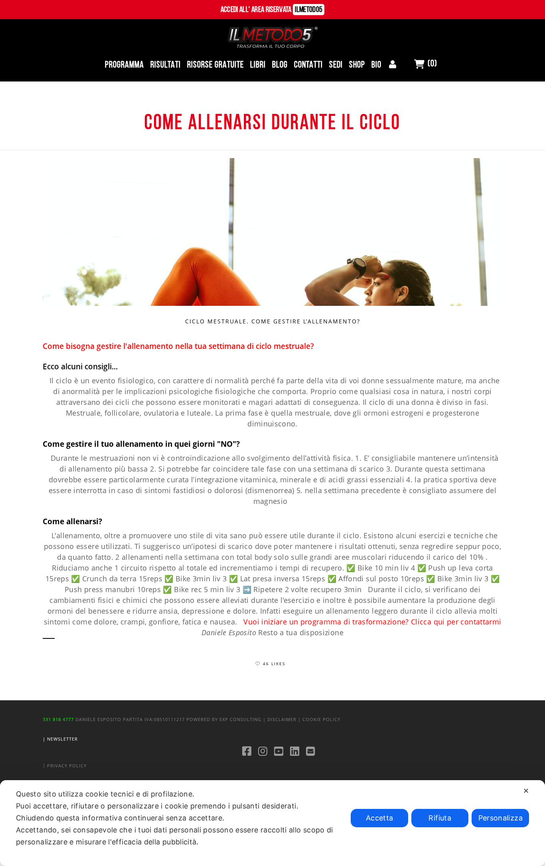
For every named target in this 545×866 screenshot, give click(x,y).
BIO (376, 65)
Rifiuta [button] (439, 818)
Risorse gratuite (215, 65)
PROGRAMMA (124, 65)
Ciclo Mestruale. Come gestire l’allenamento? (272, 321)
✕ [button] (526, 791)
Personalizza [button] (500, 818)
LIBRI (258, 65)
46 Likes (274, 663)
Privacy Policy (67, 766)
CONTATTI (308, 65)
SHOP (357, 65)
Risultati (165, 65)
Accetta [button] (379, 818)
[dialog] (272, 823)
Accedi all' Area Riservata (272, 10)
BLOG (280, 65)
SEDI (336, 65)
